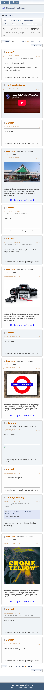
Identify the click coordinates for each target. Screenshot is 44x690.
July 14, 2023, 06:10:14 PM (12, 613)
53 (39, 41)
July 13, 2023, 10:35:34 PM (12, 368)
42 (26, 41)
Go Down (5, 41)
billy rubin (11, 423)
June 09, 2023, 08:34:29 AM (12, 126)
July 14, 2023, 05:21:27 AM (12, 473)
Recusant (10, 151)
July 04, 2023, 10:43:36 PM (12, 276)
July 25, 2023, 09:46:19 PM (12, 644)
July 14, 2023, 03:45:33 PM (12, 543)
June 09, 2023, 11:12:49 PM (12, 211)
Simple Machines (28, 687)
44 (32, 41)
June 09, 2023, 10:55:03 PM (12, 158)
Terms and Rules (21, 685)
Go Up (4, 666)
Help (12, 685)
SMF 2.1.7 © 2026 (16, 687)
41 (23, 41)
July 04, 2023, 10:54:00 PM (12, 336)
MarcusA (10, 52)
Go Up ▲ (30, 685)
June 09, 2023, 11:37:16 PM (12, 242)
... (21, 41)
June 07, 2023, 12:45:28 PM (12, 89)
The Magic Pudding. (15, 85)
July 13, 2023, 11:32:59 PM (12, 430)
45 (34, 41)
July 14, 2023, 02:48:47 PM (12, 501)
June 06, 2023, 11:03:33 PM (12, 56)
